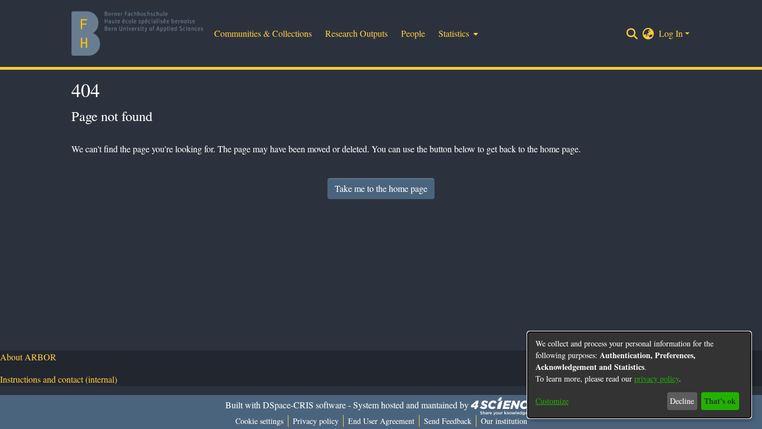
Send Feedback (447, 421)
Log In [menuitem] (671, 33)
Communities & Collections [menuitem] (263, 33)
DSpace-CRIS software (304, 405)
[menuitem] (457, 33)
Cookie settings (259, 421)
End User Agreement (381, 421)
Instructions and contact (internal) (58, 379)
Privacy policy (316, 421)
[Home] (137, 33)
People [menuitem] (413, 33)
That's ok (720, 401)
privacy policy (656, 378)
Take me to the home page (381, 188)
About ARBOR (28, 357)
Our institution (504, 421)
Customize (552, 401)
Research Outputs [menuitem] (356, 33)
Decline (682, 401)
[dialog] (639, 375)
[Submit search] (632, 33)
